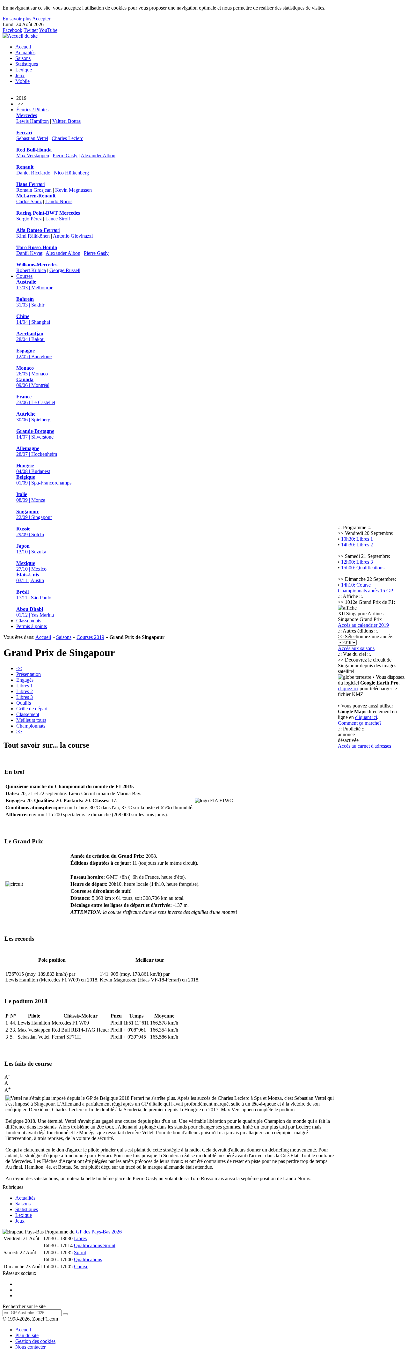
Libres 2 (24, 691)
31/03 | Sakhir (30, 301)
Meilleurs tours (31, 720)
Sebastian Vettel (32, 138)
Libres (80, 1238)
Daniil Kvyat (29, 253)
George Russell (64, 270)
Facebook (12, 30)
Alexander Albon (98, 155)
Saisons (23, 58)
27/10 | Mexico (31, 566)
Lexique (23, 69)
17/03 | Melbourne (34, 284)
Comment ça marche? (360, 723)
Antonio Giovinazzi (73, 236)
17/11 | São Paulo (33, 594)
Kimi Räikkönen (33, 236)
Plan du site (27, 1335)
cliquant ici (366, 717)
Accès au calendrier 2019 (363, 625)
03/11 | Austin (30, 577)
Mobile (22, 81)
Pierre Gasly (65, 155)
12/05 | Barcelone (34, 353)
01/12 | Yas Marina (35, 612)
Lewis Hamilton (32, 121)
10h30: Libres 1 (357, 539)
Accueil (23, 46)
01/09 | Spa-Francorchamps (43, 479)
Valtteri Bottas (66, 121)
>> (19, 731)
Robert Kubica (31, 270)
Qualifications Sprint (94, 1245)
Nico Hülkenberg (71, 172)
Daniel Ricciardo (33, 172)
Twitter (31, 30)
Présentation (28, 674)
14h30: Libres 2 (357, 544)
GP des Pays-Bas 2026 (99, 1231)
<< (19, 668)
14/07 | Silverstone (35, 434)
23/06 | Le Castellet (35, 399)
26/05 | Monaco (32, 370)
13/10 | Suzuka (31, 548)
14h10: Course (356, 585)
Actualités (25, 52)
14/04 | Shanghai (33, 319)
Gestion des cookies (35, 1341)
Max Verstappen (32, 155)
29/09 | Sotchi (30, 531)
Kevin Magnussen (73, 190)
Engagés (24, 680)
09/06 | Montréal (32, 382)
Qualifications (88, 1259)
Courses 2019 (90, 637)
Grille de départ (31, 708)
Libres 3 (24, 697)
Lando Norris (58, 201)
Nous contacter (30, 1347)
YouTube (48, 30)
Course (81, 1266)
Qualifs (23, 703)
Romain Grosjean (34, 190)
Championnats (30, 726)
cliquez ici (348, 688)
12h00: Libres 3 (357, 562)
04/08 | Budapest (33, 468)
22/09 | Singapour (34, 514)
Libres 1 (24, 685)
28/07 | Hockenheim (36, 451)
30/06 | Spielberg (33, 416)
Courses (24, 276)
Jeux (20, 75)
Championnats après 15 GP (365, 590)
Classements (28, 620)
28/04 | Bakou (30, 336)
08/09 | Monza (30, 497)
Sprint (80, 1252)
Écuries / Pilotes (32, 109)
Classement (27, 714)
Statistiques (26, 64)
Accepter (41, 18)
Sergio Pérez (29, 218)
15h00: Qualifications (362, 567)
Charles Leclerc (67, 138)
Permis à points (31, 626)
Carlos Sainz (29, 201)
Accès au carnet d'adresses (364, 746)
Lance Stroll (57, 218)
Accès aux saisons (356, 648)
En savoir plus (17, 18)
